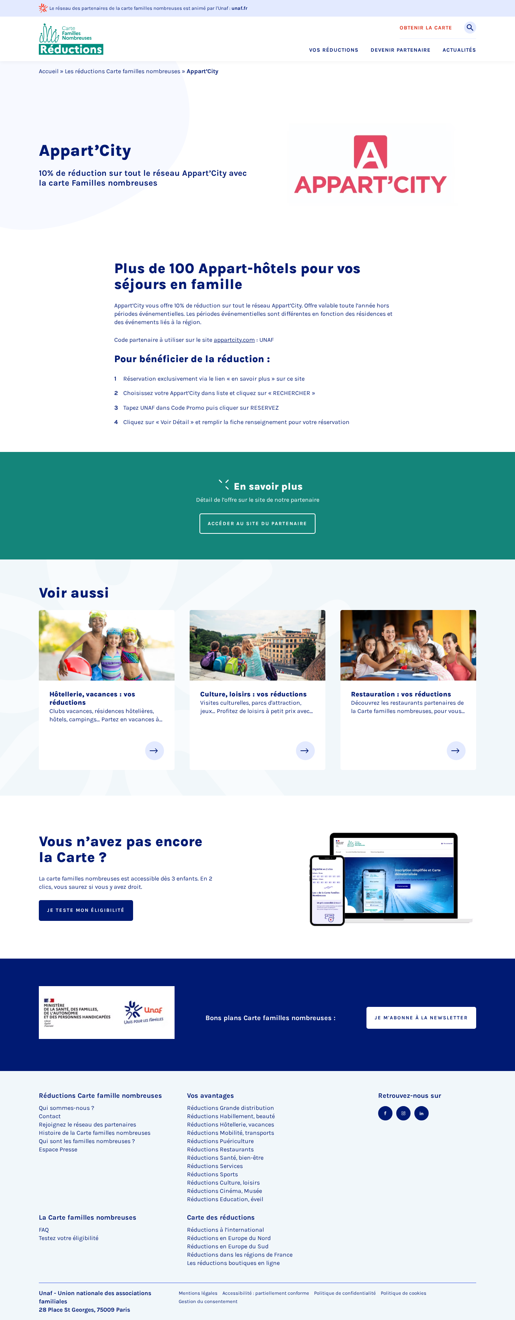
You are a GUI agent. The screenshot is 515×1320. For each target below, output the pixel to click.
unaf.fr (239, 8)
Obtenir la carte (426, 28)
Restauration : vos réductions (401, 694)
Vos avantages (210, 1095)
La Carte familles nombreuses (87, 1217)
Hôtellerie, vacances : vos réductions (92, 698)
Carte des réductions (221, 1217)
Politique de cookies (403, 1293)
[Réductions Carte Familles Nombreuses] (71, 39)
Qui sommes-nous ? (66, 1107)
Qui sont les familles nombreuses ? (87, 1141)
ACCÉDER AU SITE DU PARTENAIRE (257, 523)
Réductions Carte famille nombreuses (100, 1095)
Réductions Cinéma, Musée (224, 1190)
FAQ (44, 1229)
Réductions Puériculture (220, 1141)
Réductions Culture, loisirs (223, 1182)
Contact (50, 1116)
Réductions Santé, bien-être (225, 1157)
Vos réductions (334, 50)
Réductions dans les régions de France (240, 1254)
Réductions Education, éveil (225, 1199)
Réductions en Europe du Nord (229, 1238)
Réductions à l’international (225, 1229)
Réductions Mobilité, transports (230, 1132)
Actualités (459, 50)
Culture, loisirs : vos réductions (253, 694)
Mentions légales (198, 1293)
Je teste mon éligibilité (86, 910)
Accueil (48, 71)
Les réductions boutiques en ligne (233, 1262)
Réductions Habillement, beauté (231, 1116)
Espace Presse (58, 1149)
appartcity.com (234, 339)
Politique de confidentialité (345, 1293)
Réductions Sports (212, 1174)
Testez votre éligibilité (68, 1238)
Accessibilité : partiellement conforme (265, 1293)
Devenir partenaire (401, 50)
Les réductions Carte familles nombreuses (122, 71)
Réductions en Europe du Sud (227, 1246)
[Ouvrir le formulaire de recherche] (470, 28)
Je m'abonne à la (421, 1017)
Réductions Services (215, 1165)
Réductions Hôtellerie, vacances (230, 1124)
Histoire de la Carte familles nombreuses (94, 1132)
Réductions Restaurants (220, 1149)
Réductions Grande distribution (230, 1107)
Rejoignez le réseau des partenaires (87, 1124)
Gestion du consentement (208, 1301)
